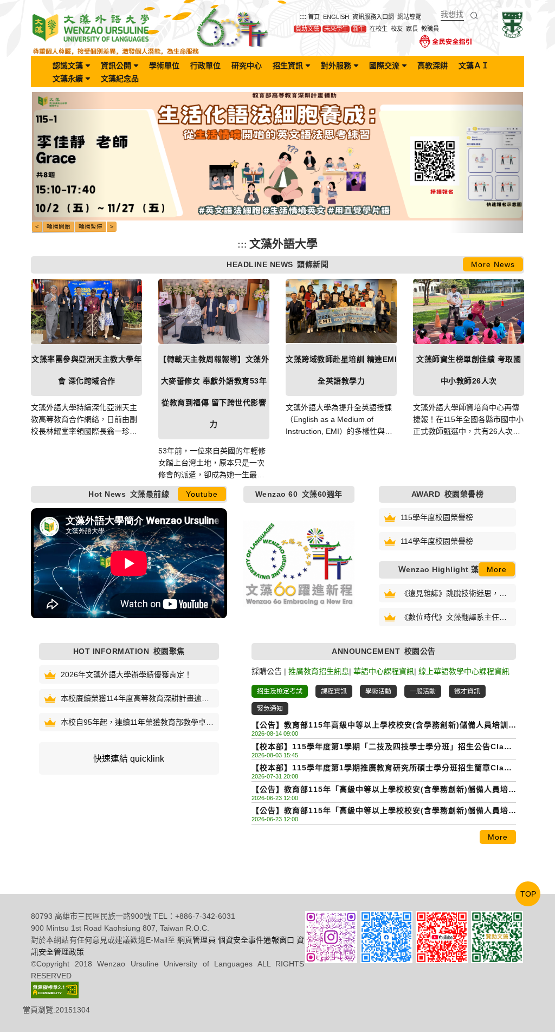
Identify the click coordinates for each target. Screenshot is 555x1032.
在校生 (379, 28)
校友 (397, 28)
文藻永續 (68, 78)
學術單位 (164, 65)
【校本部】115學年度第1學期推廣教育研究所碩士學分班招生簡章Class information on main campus (382, 768)
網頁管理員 (196, 940)
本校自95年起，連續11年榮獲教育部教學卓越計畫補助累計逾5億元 (137, 723)
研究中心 (246, 65)
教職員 (430, 28)
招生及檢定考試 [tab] (279, 691)
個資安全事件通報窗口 (256, 940)
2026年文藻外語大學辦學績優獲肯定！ (126, 674)
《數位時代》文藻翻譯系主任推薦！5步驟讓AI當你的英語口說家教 (456, 618)
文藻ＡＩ (474, 65)
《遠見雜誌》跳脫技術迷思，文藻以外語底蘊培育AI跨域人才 (454, 594)
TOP (528, 894)
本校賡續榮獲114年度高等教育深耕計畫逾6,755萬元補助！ (131, 699)
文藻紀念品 (120, 78)
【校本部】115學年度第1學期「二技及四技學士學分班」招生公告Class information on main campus (382, 747)
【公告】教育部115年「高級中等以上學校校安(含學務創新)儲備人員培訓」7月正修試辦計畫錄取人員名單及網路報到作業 (379, 811)
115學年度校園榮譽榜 (437, 517)
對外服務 (336, 65)
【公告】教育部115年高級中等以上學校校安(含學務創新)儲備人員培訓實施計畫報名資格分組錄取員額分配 (379, 726)
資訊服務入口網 (373, 17)
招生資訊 (288, 65)
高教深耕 (432, 65)
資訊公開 (116, 65)
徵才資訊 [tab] (467, 691)
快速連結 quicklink (128, 758)
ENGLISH (336, 17)
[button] (69, 162)
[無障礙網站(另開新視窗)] (55, 989)
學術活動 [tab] (378, 691)
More (497, 569)
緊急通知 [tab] (270, 708)
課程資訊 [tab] (334, 691)
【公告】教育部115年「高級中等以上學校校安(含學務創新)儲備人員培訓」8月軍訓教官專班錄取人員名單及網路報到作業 (379, 790)
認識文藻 (68, 65)
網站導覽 (409, 17)
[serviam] (512, 24)
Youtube (202, 494)
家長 (412, 28)
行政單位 (205, 65)
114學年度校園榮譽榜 (437, 541)
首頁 (314, 17)
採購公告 (266, 671)
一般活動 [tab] (423, 691)
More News (493, 264)
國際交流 (384, 65)
